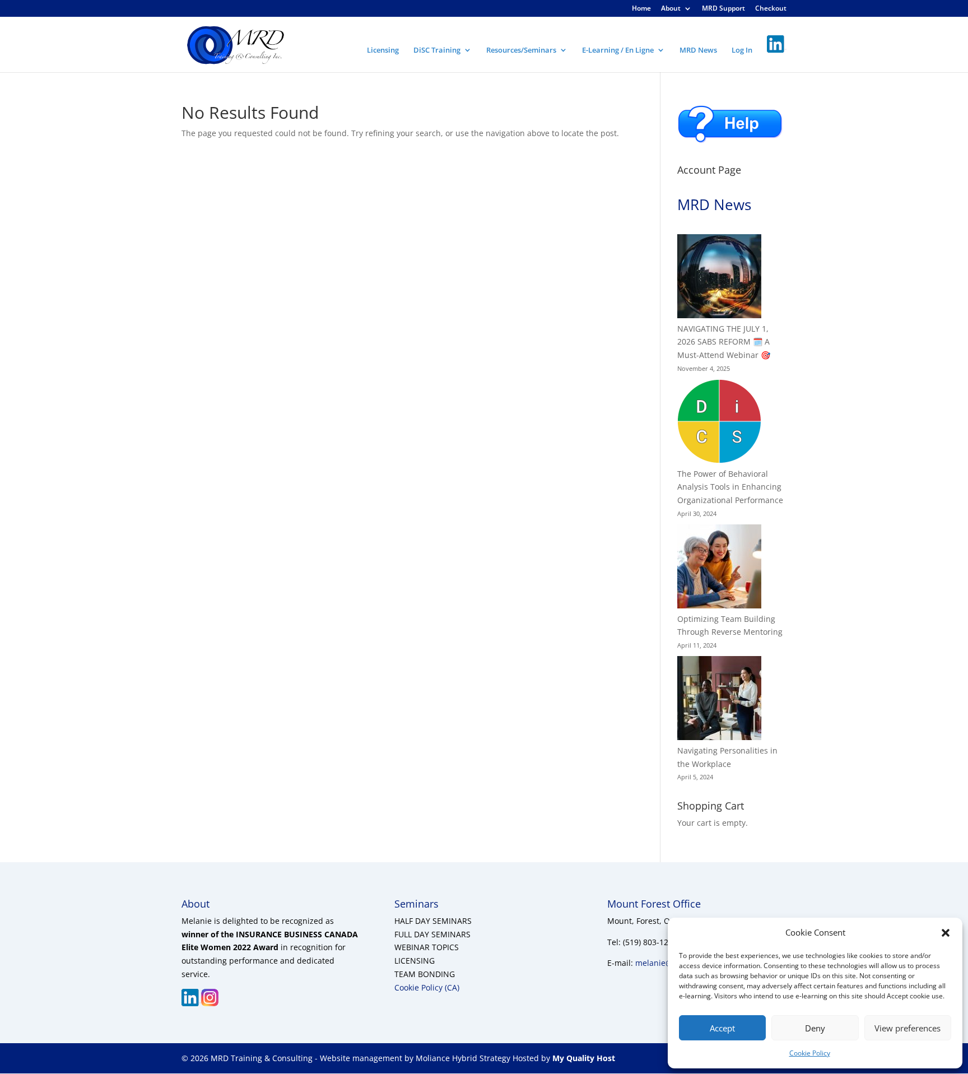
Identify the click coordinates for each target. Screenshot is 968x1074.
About (671, 9)
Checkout (771, 9)
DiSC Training (436, 50)
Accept (722, 1028)
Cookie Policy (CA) (426, 987)
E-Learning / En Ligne (618, 50)
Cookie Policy (809, 1053)
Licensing (383, 50)
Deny (815, 1028)
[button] (945, 932)
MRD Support (723, 9)
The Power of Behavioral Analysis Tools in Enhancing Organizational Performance (730, 487)
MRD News (698, 50)
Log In (742, 50)
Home (641, 9)
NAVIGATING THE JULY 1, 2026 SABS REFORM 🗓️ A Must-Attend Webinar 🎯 (723, 342)
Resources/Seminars (521, 50)
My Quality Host (582, 1058)
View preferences (907, 1028)
